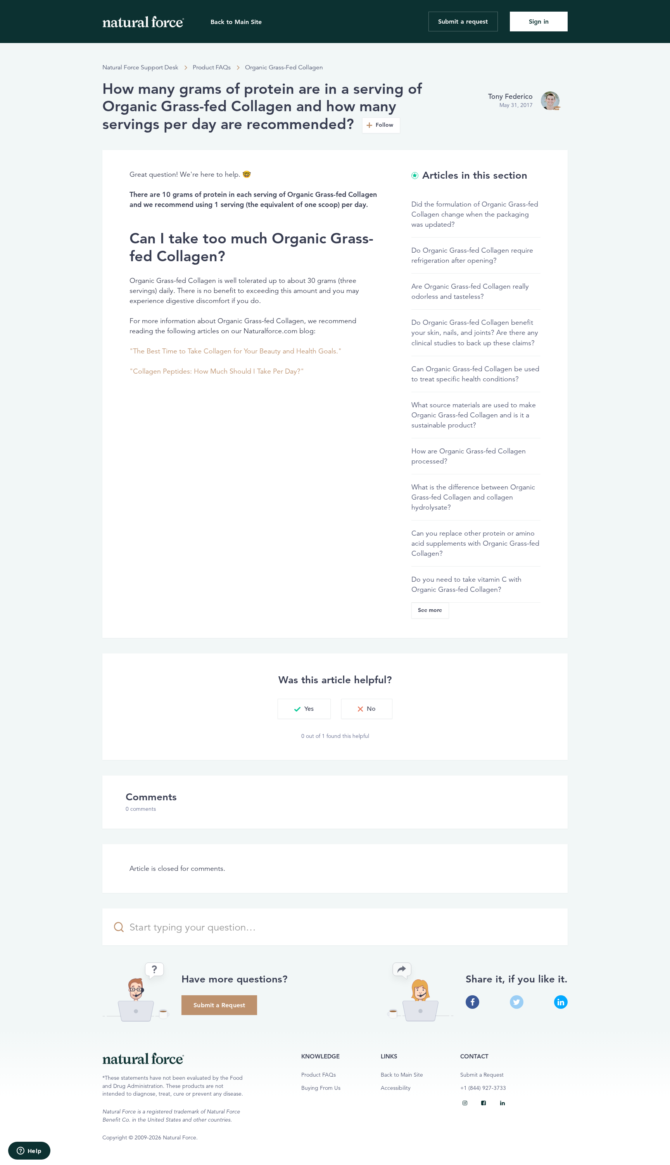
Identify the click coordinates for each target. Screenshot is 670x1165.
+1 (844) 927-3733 (483, 1088)
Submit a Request (219, 1005)
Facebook (472, 1002)
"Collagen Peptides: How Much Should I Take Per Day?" (217, 371)
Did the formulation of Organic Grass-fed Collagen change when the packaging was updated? (474, 214)
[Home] (143, 22)
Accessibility (396, 1088)
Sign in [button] (539, 21)
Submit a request (463, 21)
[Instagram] (465, 1103)
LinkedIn (561, 1002)
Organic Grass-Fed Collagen (284, 67)
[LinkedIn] (502, 1103)
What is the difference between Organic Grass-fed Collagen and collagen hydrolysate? (473, 497)
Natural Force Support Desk (140, 67)
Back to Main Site (236, 22)
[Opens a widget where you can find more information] (29, 1151)
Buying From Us (320, 1088)
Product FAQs (212, 67)
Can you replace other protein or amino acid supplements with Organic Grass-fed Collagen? (475, 543)
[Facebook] (483, 1103)
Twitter (516, 1002)
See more (430, 610)
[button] (304, 709)
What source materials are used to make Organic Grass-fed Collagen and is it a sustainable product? (473, 415)
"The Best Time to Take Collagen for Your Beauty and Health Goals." (236, 351)
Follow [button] (385, 125)
